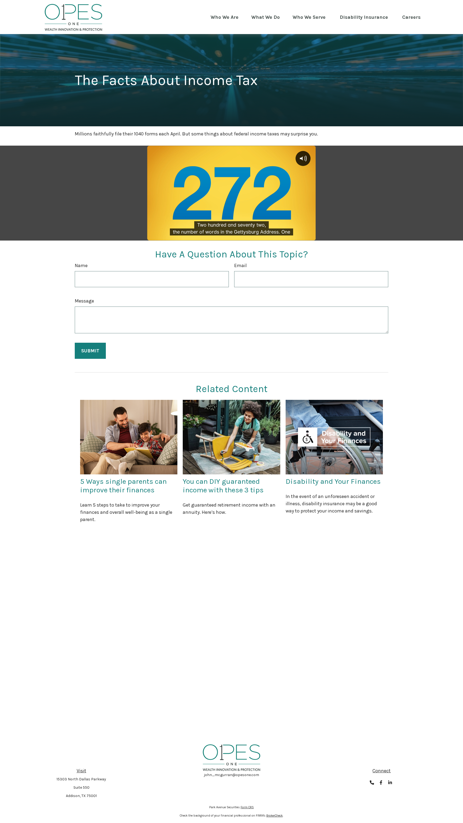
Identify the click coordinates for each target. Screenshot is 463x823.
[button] (224, 17)
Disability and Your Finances (333, 481)
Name (81, 265)
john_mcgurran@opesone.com (231, 775)
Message (84, 301)
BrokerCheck (274, 815)
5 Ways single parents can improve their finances (123, 485)
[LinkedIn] (390, 782)
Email (240, 265)
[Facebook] (381, 782)
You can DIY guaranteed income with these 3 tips (223, 485)
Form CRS (247, 807)
